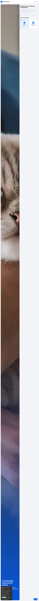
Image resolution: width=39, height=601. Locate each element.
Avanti (35, 599)
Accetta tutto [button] (4, 597)
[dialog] (6, 593)
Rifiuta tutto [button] (9, 597)
